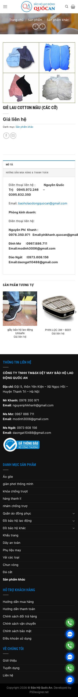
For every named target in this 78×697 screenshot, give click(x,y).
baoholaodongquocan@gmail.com (42, 203)
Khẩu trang (10, 535)
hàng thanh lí (12, 498)
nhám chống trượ (15, 506)
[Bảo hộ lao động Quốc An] (38, 6)
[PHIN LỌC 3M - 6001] (58, 308)
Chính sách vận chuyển (19, 623)
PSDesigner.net (39, 692)
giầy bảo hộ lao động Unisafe (20, 331)
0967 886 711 (24, 414)
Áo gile (8, 476)
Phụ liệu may (12, 550)
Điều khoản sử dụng (17, 638)
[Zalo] (70, 634)
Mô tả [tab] (9, 164)
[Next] (75, 319)
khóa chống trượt (15, 491)
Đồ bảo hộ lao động (17, 520)
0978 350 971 (29, 400)
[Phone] (70, 622)
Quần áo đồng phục (17, 513)
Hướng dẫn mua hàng (18, 602)
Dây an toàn (11, 543)
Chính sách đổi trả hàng (20, 616)
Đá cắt (7, 572)
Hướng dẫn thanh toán (19, 609)
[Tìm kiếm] (66, 6)
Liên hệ (8, 675)
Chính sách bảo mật (17, 631)
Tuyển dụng (11, 668)
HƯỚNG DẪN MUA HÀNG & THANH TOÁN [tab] (27, 172)
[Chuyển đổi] (73, 513)
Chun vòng (10, 565)
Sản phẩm (35, 20)
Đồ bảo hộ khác (14, 528)
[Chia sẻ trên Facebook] (6, 135)
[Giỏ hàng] (73, 6)
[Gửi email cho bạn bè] (13, 135)
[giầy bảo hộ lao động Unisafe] (20, 308)
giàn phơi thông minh (18, 484)
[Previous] (3, 319)
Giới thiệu (10, 660)
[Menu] (5, 6)
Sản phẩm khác (58, 20)
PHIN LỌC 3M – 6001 (58, 329)
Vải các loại (11, 557)
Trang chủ (16, 20)
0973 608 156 (27, 428)
